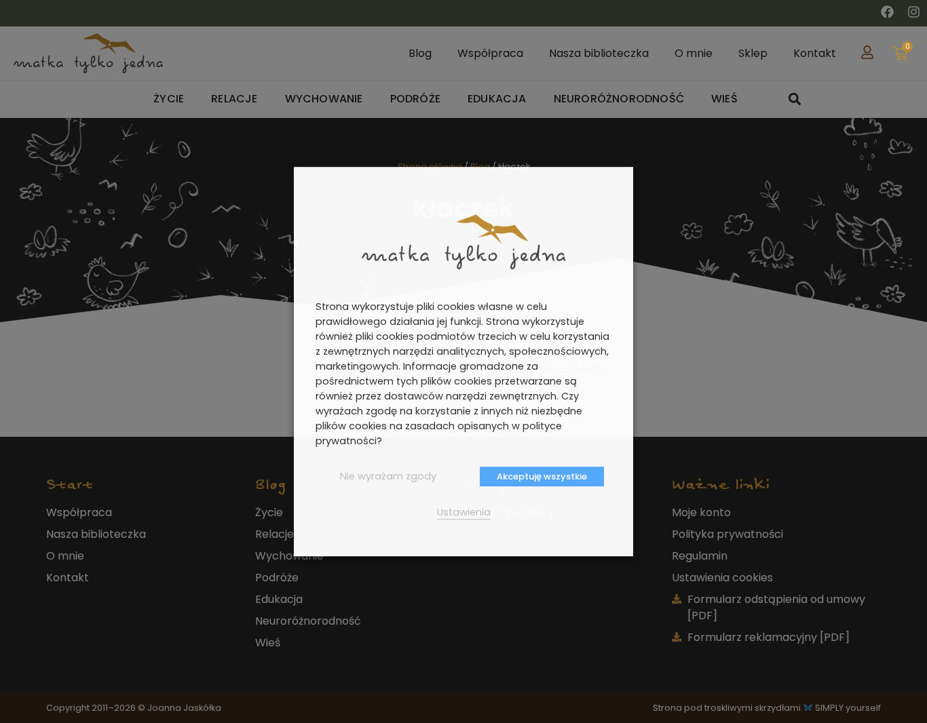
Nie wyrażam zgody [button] (388, 476)
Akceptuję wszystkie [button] (542, 476)
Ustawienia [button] (464, 512)
